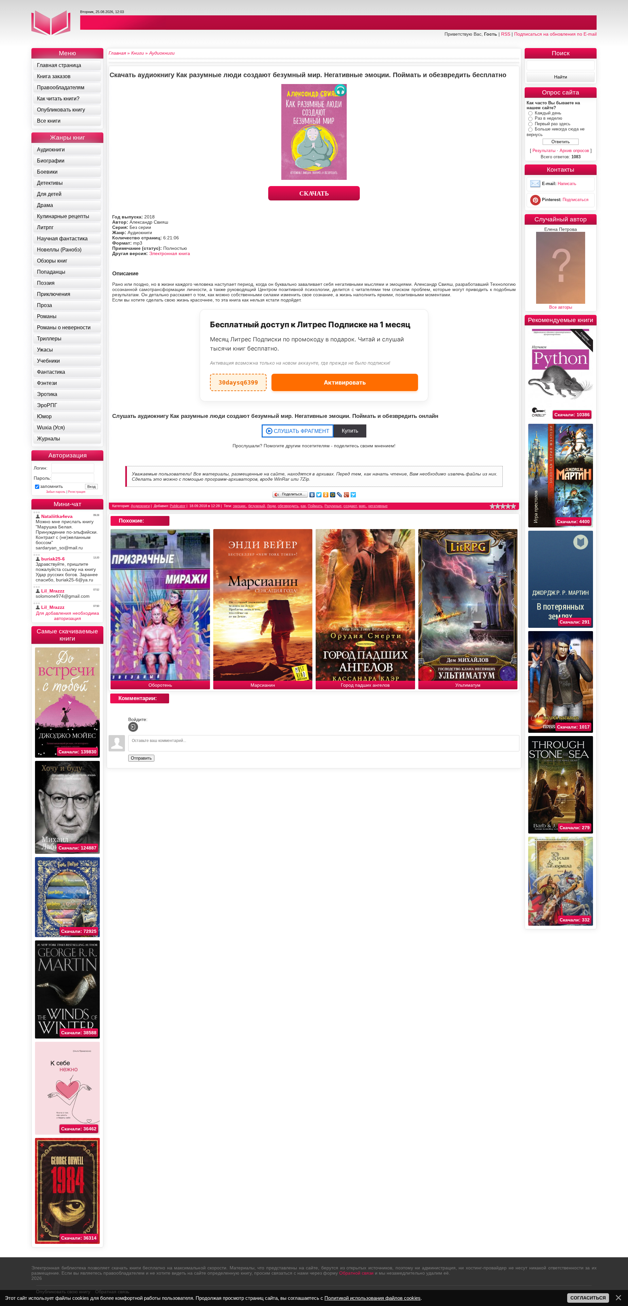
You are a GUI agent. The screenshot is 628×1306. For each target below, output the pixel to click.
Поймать (315, 506)
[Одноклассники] (326, 494)
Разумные (332, 506)
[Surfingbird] (353, 494)
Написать (567, 183)
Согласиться (588, 1297)
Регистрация (76, 491)
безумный (256, 506)
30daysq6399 (238, 380)
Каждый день (548, 113)
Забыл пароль (55, 491)
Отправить (141, 758)
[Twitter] (319, 494)
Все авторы (560, 307)
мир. (362, 506)
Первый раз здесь (552, 123)
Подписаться (575, 199)
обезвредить (288, 506)
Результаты (543, 150)
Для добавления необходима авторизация (67, 615)
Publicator (177, 506)
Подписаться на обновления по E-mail (555, 34)
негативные (378, 506)
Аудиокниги (140, 506)
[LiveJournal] (339, 494)
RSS (505, 34)
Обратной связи (356, 1273)
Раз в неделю (548, 118)
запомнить (51, 486)
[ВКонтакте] (312, 494)
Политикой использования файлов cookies (372, 1298)
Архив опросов (574, 150)
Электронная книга (169, 253)
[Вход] (133, 727)
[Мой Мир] (332, 494)
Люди (271, 506)
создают (350, 506)
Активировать (345, 382)
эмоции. (239, 506)
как (303, 506)
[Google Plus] (346, 494)
